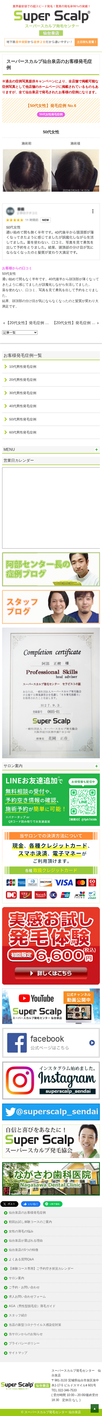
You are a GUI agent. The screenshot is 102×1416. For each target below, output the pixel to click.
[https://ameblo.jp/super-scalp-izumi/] (51, 607)
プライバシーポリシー (24, 1343)
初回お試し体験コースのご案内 (30, 1222)
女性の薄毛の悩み (21, 1231)
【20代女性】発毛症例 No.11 (76, 323)
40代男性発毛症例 (22, 406)
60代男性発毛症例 (22, 432)
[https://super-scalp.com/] (51, 1141)
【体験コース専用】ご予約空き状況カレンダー (41, 1268)
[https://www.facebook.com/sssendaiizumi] (51, 1042)
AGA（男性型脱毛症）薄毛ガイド (32, 1306)
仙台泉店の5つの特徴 (23, 1250)
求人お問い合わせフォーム (27, 1296)
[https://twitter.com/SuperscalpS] (51, 1112)
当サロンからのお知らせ (26, 1334)
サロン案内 (16, 1278)
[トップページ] (51, 26)
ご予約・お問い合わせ (24, 1287)
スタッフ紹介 (18, 1315)
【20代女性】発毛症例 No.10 (29, 323)
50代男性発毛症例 (22, 419)
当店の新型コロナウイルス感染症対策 (35, 1325)
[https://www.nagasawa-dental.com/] (51, 1179)
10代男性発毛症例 (22, 366)
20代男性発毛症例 (22, 380)
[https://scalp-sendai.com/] (51, 569)
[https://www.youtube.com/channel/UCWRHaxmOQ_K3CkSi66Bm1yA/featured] (51, 1006)
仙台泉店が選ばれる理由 (26, 1240)
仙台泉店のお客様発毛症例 (27, 1212)
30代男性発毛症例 (22, 393)
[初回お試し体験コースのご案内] (51, 946)
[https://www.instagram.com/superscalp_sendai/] (51, 1080)
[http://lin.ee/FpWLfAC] (51, 799)
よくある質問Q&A (21, 1259)
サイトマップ (18, 1353)
